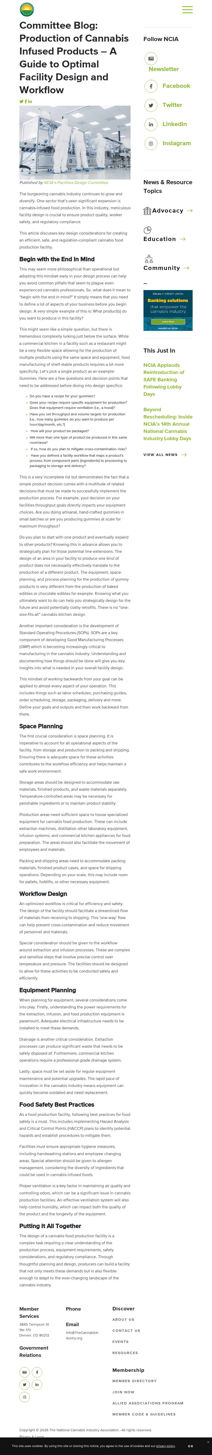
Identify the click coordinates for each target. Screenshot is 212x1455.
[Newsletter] (151, 58)
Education (159, 239)
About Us (123, 1319)
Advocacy (168, 211)
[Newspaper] (24, 1372)
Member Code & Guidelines (144, 1414)
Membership (128, 1370)
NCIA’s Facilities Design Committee (76, 183)
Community (161, 268)
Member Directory (134, 1381)
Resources (125, 1353)
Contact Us (126, 1331)
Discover (123, 1308)
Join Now (123, 1392)
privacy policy (165, 1446)
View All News (160, 455)
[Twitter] (21, 102)
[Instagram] (151, 143)
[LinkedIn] (30, 102)
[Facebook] (26, 102)
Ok (191, 1446)
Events (120, 1342)
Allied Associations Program (148, 1403)
